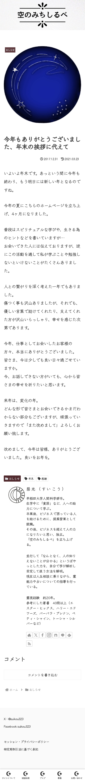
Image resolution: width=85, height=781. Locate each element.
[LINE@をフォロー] (63, 635)
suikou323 (23, 726)
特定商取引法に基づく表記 (21, 749)
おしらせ (14, 478)
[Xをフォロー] (36, 635)
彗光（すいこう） (46, 489)
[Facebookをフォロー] (42, 635)
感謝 (44, 478)
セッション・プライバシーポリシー (26, 741)
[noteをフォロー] (56, 635)
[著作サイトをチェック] (29, 635)
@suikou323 (15, 719)
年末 (31, 478)
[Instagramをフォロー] (49, 635)
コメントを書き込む (42, 674)
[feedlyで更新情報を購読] (69, 635)
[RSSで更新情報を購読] (29, 643)
